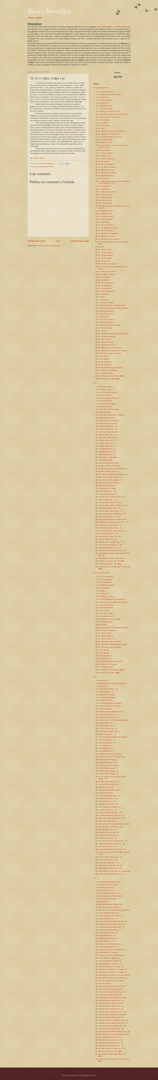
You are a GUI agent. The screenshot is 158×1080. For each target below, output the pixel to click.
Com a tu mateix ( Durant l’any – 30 (110, 857)
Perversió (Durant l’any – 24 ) (108, 533)
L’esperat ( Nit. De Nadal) (106, 695)
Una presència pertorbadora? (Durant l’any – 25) (114, 1031)
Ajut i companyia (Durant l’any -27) (109, 1037)
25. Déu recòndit (103, 161)
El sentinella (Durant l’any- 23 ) (108, 835)
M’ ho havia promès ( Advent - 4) (109, 398)
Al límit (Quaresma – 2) (106, 941)
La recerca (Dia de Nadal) (106, 403)
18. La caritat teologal (105, 140)
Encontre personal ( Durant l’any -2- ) (110, 916)
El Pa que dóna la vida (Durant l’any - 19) (112, 1012)
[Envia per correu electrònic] (60, 163)
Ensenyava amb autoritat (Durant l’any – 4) (112, 921)
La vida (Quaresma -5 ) (105, 751)
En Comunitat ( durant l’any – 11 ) (109, 795)
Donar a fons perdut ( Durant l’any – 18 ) (111, 818)
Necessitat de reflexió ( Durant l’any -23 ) (111, 531)
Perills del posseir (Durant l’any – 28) (110, 1040)
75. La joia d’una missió (106, 311)
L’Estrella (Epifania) (104, 709)
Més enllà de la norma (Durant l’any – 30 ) (112, 550)
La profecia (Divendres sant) (107, 762)
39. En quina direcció (105, 203)
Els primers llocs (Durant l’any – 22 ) (110, 528)
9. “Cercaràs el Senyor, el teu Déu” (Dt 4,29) (112, 114)
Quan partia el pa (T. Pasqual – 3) (109, 964)
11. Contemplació (104, 120)
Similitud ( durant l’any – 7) (107, 440)
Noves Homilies (49, 10)
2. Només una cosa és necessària (109, 94)
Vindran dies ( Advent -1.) (106, 387)
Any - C (96, 383)
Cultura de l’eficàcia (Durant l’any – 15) (111, 1000)
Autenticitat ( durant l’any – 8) (108, 432)
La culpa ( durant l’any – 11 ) (107, 494)
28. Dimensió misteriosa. (106, 170)
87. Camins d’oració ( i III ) (107, 345)
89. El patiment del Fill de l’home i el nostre (112, 350)
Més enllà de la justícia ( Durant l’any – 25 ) (112, 841)
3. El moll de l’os (103, 97)
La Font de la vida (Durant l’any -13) (110, 995)
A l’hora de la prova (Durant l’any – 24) (111, 1029)
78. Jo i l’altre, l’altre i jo (106, 319)
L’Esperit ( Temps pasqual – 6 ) (108, 781)
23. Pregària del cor (104, 156)
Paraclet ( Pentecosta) (105, 787)
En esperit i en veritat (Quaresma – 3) (110, 944)
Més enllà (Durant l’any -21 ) (107, 829)
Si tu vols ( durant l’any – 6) (107, 728)
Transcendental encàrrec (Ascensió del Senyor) (114, 975)
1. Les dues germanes (105, 92)
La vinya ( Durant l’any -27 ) (107, 846)
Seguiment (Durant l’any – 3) (107, 918)
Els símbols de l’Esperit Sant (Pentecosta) (112, 978)
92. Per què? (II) (103, 359)
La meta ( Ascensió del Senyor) (108, 784)
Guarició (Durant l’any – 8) (107, 935)
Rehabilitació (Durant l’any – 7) (108, 938)
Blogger (93, 1075)
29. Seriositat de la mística (107, 173)
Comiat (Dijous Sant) (105, 460)
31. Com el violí (103, 178)
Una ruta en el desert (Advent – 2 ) (109, 885)
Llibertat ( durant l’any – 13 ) (107, 500)
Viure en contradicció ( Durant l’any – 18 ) (112, 514)
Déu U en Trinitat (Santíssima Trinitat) (111, 981)
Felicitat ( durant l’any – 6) (107, 435)
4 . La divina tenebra (105, 100)
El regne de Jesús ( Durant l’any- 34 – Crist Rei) (114, 567)
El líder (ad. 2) (103, 686)
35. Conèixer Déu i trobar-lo (107, 192)
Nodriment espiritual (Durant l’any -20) (110, 1017)
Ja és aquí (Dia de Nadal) (106, 697)
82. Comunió (102, 331)
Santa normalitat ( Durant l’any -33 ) (110, 868)
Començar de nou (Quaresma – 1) (109, 930)
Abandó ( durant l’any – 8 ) (107, 734)
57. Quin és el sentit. (105, 258)
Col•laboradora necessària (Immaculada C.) (112, 683)
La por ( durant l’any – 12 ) (107, 801)
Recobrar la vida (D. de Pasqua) (108, 466)
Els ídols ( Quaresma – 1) (106, 740)
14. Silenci (101, 128)
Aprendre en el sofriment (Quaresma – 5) (111, 950)
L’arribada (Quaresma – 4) (106, 452)
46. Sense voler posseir (106, 225)
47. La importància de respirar (108, 228)
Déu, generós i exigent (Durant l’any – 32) (112, 1054)
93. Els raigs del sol (104, 362)
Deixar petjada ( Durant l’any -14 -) (109, 807)
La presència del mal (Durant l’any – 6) (111, 874)
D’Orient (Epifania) (104, 412)
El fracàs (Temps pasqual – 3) (108, 771)
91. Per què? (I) (103, 356)
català (30, 18)
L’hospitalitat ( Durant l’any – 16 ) (109, 508)
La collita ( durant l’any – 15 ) (108, 810)
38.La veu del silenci (105, 200)
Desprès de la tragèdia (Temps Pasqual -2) (112, 468)
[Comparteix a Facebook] (66, 163)
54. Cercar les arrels (105, 250)
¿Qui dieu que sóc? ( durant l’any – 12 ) (111, 497)
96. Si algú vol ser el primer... (108, 370)
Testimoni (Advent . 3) (105, 890)
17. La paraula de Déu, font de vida (110, 137)
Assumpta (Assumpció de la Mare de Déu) (112, 519)
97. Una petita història (105, 373)
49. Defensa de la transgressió (108, 233)
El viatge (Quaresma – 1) (106, 443)
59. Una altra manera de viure (108, 264)
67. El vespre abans (105, 288)
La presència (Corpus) (105, 793)
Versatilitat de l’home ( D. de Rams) (110, 754)
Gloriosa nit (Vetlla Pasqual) (107, 760)
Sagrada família (103, 901)
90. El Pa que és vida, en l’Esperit (109, 353)
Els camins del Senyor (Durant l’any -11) (111, 986)
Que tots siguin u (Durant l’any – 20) (110, 827)
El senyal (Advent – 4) (105, 692)
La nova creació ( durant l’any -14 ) (109, 502)
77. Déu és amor (103, 317)
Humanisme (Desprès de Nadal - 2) (110, 907)
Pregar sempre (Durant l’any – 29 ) (109, 548)
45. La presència (103, 222)
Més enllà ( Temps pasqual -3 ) (108, 471)
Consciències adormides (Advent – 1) (110, 882)
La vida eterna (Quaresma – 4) (108, 947)
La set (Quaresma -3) (105, 745)
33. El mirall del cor (104, 186)
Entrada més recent (37, 241)
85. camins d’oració (104, 339)
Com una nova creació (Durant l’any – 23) (112, 1026)
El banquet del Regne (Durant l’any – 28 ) (112, 849)
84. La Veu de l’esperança (106, 336)
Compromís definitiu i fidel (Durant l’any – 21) (113, 1020)
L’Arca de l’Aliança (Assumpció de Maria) (112, 1014)
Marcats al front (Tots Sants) (107, 860)
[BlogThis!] (62, 163)
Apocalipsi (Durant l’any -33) (107, 1051)
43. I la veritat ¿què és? (106, 216)
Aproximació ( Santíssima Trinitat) (109, 790)
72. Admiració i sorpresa (106, 302)
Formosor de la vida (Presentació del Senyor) (113, 720)
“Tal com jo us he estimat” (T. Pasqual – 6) (112, 972)
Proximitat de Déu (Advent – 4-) (108, 893)
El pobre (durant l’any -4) (106, 723)
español (38, 18)
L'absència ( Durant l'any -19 (107, 821)
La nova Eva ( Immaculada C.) (108, 392)
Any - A (95, 676)
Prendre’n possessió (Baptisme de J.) (110, 711)
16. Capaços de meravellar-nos (108, 134)
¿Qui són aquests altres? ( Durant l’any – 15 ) (113, 505)
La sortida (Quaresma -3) (106, 449)
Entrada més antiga (80, 241)
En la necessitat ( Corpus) (107, 488)
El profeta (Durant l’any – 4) (107, 426)
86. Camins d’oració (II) (106, 342)
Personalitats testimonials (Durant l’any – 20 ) (113, 522)
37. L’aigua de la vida (105, 197)
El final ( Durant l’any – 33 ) (107, 564)
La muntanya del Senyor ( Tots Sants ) (111, 558)
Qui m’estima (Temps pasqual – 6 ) (110, 480)
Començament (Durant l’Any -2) (108, 420)
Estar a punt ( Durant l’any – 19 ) (109, 517)
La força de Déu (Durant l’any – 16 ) (110, 812)
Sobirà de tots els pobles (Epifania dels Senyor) (114, 910)
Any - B (96, 878)
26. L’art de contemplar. (106, 164)
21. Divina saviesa (104, 150)
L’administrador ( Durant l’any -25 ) (109, 536)
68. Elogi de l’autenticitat (106, 291)
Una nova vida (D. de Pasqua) (108, 765)
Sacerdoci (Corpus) (104, 983)
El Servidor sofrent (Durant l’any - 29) (110, 1043)
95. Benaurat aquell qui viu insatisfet (110, 367)
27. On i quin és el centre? (107, 167)
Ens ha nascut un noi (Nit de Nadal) (110, 896)
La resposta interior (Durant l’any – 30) (111, 1046)
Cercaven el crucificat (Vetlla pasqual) (110, 955)
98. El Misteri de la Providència (108, 376)
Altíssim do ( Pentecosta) (106, 485)
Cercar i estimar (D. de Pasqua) (108, 958)
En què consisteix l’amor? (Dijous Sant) (111, 757)
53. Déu (100, 247)
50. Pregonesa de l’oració (106, 236)
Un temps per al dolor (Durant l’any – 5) (111, 924)
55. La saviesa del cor (105, 252)
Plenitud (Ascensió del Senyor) (108, 483)
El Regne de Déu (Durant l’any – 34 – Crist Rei (113, 1059)
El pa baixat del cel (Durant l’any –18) (110, 1009)
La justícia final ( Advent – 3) (107, 689)
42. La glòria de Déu (105, 214)
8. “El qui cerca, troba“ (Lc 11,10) (109, 111)
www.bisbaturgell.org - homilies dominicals (113, 27)
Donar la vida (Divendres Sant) (108, 463)
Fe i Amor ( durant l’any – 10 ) (108, 798)
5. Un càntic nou (103, 103)
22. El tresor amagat (105, 153)
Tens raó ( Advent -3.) (105, 395)
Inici (58, 241)
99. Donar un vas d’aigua (106, 379)
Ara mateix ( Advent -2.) (106, 389)
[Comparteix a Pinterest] (68, 163)
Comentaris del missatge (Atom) (49, 245)
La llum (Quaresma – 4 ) (106, 748)
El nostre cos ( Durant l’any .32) (108, 561)
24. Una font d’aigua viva (106, 158)
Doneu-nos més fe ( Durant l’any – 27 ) (111, 542)
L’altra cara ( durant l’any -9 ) (107, 437)
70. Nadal (101, 297)
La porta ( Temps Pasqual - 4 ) (108, 774)
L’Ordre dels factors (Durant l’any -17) (110, 1006)
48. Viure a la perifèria (105, 230)
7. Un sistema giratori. (105, 108)
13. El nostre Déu (104, 125)
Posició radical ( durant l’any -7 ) (109, 731)
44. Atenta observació (105, 219)
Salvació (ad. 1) (103, 680)
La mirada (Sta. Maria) (105, 700)
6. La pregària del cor (105, 106)
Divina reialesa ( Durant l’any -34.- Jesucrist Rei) (114, 871)
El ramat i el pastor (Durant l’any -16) (110, 1003)
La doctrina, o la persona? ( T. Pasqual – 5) (112, 969)
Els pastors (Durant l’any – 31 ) (108, 863)
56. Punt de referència (105, 255)
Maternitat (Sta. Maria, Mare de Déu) (110, 904)
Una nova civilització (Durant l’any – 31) (111, 1048)
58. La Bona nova (104, 261)
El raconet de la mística (45, 166)
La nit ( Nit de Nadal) (105, 401)
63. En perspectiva (104, 277)
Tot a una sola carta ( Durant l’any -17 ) (111, 815)
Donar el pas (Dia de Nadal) (107, 899)
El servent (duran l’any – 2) (107, 714)
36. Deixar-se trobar (104, 195)
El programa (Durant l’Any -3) (108, 423)
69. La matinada (103, 294)
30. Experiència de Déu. (106, 175)
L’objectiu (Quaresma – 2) (106, 743)
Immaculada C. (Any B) (106, 887)
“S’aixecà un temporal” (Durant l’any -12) (111, 992)
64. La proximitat (103, 280)
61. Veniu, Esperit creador (106, 271)
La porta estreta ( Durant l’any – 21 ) (110, 525)
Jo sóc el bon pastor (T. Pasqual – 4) (110, 966)
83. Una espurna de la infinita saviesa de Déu (113, 333)
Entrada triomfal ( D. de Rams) (108, 952)
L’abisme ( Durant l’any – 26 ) (108, 539)
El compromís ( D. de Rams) (107, 457)
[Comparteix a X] (64, 163)
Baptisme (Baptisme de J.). (107, 418)
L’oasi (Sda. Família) (105, 406)
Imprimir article (38, 158)
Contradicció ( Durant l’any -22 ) (108, 832)
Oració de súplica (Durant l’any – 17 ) (110, 511)
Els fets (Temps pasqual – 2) (107, 768)
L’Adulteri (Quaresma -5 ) (106, 454)
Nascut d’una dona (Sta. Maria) (108, 409)
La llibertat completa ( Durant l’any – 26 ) (111, 844)
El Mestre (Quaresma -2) (106, 446)
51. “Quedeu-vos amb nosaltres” (109, 239)
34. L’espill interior (104, 189)
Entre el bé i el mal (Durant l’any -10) (110, 989)
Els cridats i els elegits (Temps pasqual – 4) (112, 474)
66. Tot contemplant (104, 286)
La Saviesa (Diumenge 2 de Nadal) (109, 703)
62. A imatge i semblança (106, 274)
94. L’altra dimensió (104, 365)
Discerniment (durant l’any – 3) (108, 717)
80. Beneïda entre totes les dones (109, 325)
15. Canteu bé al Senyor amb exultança (111, 131)
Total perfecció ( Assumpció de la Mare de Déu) (114, 824)
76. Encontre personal (105, 314)
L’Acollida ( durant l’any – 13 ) (108, 804)
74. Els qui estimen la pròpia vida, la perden (112, 308)
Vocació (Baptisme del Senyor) (108, 913)
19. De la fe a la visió (105, 142)
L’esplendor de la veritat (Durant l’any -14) (112, 997)
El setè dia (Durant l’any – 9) (107, 933)
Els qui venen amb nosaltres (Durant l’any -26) (113, 1034)
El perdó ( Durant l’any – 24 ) (107, 838)
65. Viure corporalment (105, 283)
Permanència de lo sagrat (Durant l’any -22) (112, 1023)
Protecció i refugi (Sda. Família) (108, 706)
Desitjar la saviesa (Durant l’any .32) (110, 865)
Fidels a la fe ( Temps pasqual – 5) (109, 477)
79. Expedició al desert (105, 322)
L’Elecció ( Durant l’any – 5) (107, 429)
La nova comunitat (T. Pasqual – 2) (110, 961)
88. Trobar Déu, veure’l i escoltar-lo (110, 348)
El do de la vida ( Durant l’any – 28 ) (110, 545)
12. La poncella (103, 123)
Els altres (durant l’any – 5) (107, 726)
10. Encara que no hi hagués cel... (109, 117)
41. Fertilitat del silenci (105, 211)
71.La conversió (103, 300)
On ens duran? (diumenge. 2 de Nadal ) (111, 415)
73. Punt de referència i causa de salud (111, 305)
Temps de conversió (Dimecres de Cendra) (112, 737)
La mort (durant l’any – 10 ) (107, 491)
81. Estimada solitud (105, 328)
